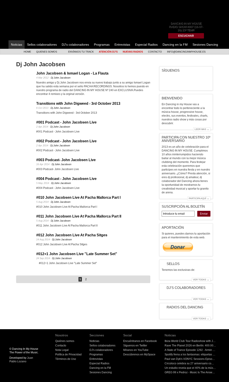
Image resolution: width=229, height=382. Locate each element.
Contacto (155, 51)
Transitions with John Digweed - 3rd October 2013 (78, 103)
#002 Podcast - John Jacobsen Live (66, 141)
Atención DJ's (108, 51)
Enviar (204, 213)
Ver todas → (201, 279)
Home (27, 51)
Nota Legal (62, 350)
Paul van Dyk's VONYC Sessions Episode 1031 (193, 359)
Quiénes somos (64, 341)
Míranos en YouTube (135, 350)
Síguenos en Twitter (135, 345)
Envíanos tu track (81, 51)
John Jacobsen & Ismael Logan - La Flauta (72, 73)
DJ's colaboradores (75, 44)
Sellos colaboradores (42, 44)
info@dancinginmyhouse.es (186, 51)
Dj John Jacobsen (60, 77)
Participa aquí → (199, 198)
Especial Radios (146, 44)
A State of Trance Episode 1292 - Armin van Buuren (196, 350)
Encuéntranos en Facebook (140, 341)
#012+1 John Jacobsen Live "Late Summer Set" (76, 254)
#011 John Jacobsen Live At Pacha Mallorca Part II (78, 216)
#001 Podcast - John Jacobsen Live (66, 122)
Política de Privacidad (68, 354)
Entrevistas (122, 44)
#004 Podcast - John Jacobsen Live (66, 179)
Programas (102, 44)
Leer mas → (202, 129)
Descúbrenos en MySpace (139, 354)
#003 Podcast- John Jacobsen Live (66, 160)
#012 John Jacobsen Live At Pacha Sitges (71, 235)
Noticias (16, 44)
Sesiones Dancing (205, 44)
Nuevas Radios (133, 51)
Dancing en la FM (175, 44)
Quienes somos (46, 51)
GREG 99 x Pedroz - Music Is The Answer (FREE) (194, 372)
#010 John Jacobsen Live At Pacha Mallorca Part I (78, 197)
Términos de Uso (65, 359)
